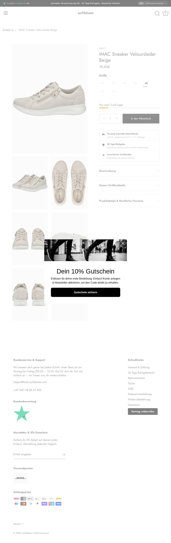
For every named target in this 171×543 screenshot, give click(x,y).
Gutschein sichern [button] (85, 292)
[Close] (123, 243)
